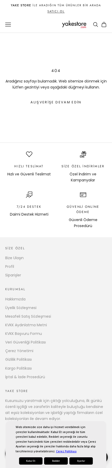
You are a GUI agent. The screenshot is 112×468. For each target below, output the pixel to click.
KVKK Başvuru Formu (23, 333)
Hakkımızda (15, 299)
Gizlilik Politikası (18, 359)
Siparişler (13, 275)
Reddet (56, 461)
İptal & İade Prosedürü (25, 377)
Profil (9, 266)
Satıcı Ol (56, 11)
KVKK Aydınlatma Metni (26, 325)
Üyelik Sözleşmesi (20, 307)
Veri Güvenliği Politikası (25, 342)
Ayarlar (81, 461)
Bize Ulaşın (14, 257)
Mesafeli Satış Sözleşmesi (28, 316)
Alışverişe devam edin (55, 102)
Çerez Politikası (66, 451)
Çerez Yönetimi (19, 350)
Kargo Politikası (18, 368)
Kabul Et (30, 461)
